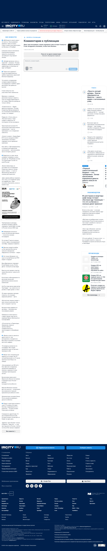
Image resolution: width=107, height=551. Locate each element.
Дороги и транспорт (32, 466)
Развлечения (70, 471)
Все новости (5, 22)
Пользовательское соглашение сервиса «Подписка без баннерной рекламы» (73, 539)
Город (27, 463)
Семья (87, 455)
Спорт (87, 458)
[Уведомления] (100, 26)
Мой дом (50, 466)
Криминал (51, 458)
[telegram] (27, 486)
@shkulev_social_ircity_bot (70, 527)
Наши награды (6, 461)
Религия (69, 474)
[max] (36, 486)
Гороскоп (65, 22)
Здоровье (29, 474)
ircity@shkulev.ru (20, 538)
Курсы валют (73, 22)
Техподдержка (6, 466)
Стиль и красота (90, 461)
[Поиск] (96, 26)
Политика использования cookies (63, 534)
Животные (29, 471)
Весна (27, 461)
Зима (49, 455)
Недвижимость (15, 22)
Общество (70, 455)
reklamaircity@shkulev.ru (85, 526)
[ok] (40, 486)
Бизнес (28, 458)
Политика (70, 463)
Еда (27, 469)
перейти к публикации (33, 37)
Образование (51, 474)
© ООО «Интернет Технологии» (28, 545)
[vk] (31, 486)
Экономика (89, 469)
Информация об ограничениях (62, 532)
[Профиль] (104, 26)
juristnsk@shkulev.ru (39, 539)
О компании (5, 455)
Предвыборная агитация (9, 469)
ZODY (89, 22)
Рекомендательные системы (61, 537)
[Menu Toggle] (3, 26)
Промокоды (25, 22)
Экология (88, 466)
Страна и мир (90, 463)
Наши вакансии (6, 463)
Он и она (69, 458)
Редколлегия (82, 22)
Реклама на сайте (7, 458)
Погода (41, 22)
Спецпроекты (90, 471)
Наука (49, 469)
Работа (69, 469)
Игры (93, 22)
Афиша (58, 22)
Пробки (54, 26)
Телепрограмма (50, 22)
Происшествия (71, 466)
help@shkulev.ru (12, 540)
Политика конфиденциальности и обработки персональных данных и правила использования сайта (79, 541)
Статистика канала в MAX (9, 471)
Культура (50, 461)
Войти (31, 69)
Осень (68, 461)
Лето (49, 463)
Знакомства (34, 22)
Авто (27, 455)
